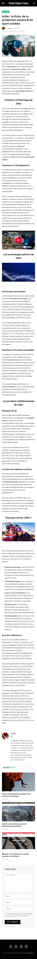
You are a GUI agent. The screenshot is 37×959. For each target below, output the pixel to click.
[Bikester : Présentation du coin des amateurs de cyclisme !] (18, 842)
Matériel (6, 11)
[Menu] (3, 3)
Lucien (10, 28)
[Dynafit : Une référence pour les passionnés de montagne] (18, 811)
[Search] (34, 3)
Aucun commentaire (9, 31)
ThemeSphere (29, 953)
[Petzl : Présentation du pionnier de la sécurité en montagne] (18, 782)
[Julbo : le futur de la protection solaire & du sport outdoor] (18, 46)
